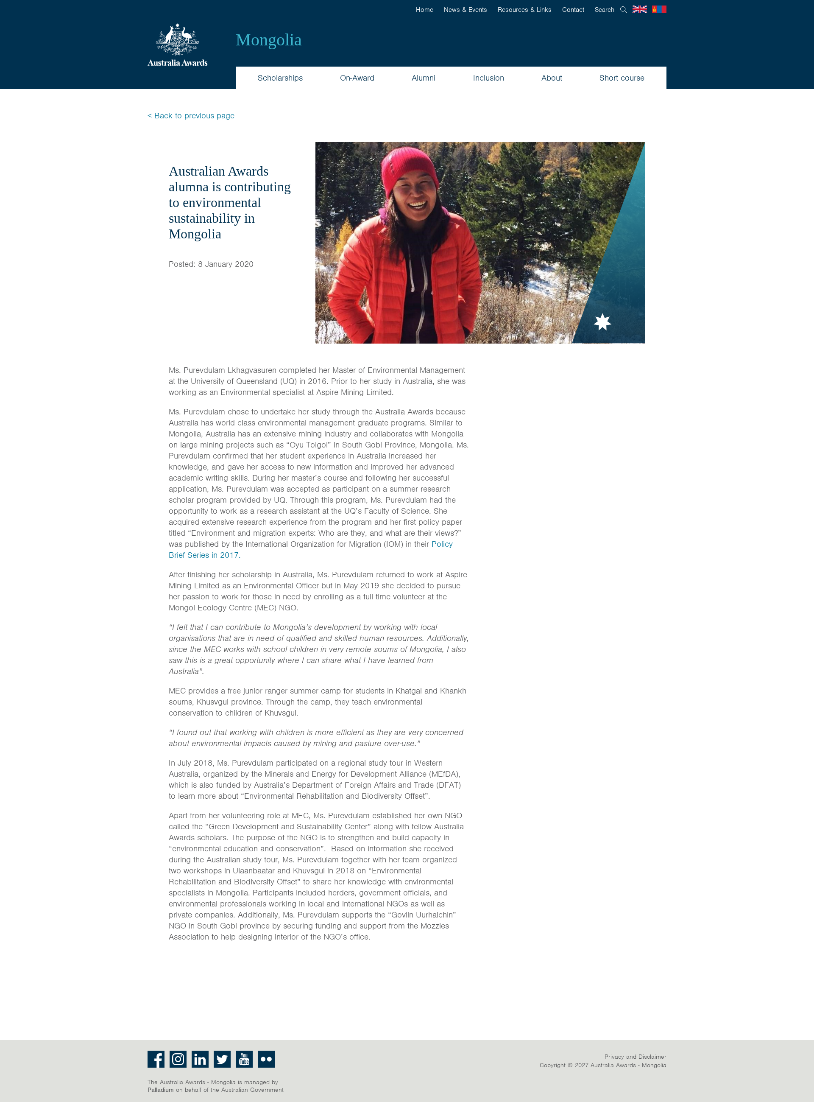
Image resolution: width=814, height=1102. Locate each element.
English (640, 9)
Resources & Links (525, 10)
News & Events (465, 10)
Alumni (423, 78)
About (551, 78)
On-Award (357, 78)
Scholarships (280, 78)
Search (604, 10)
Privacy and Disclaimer (635, 1056)
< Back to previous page (191, 115)
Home (424, 10)
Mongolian (659, 9)
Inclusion (488, 78)
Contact (573, 10)
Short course (621, 78)
